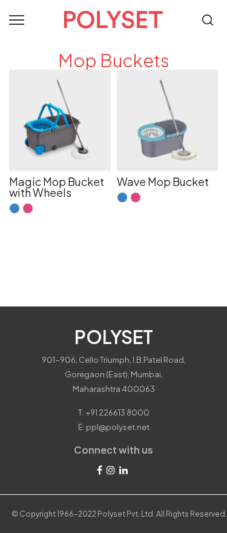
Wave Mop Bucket (163, 181)
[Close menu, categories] (171, 15)
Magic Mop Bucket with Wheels (56, 186)
